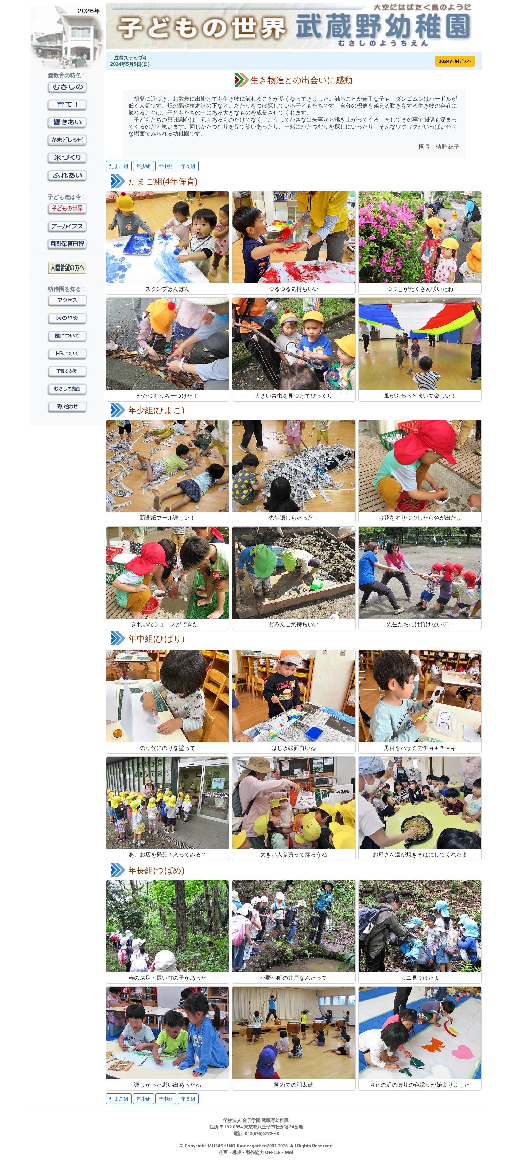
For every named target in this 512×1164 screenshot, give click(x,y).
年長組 (188, 166)
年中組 (165, 166)
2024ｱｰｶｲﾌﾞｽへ (455, 61)
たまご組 (119, 166)
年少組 (143, 166)
